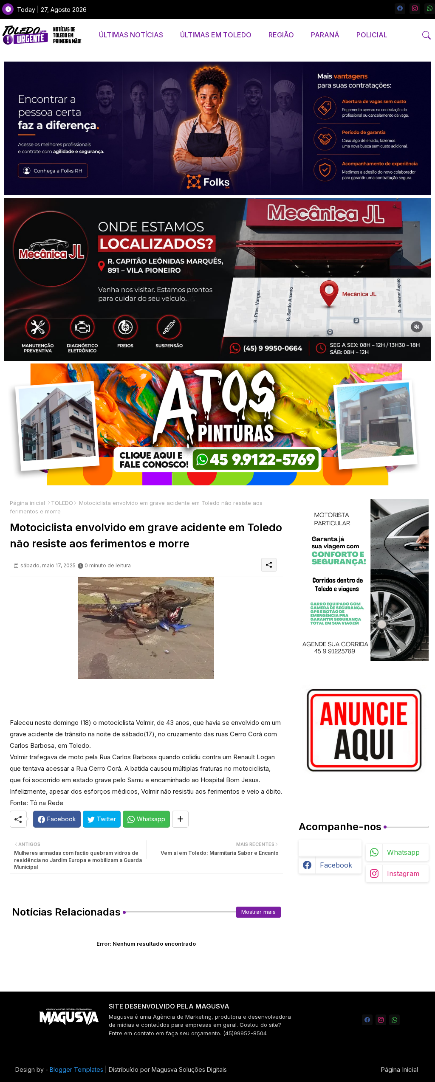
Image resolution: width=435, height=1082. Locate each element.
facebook (336, 865)
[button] (426, 35)
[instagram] (415, 8)
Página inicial (27, 502)
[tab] (131, 35)
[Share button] (180, 819)
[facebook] (400, 8)
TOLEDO (62, 502)
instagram (403, 873)
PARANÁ (325, 35)
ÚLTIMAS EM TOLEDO (215, 35)
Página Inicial (399, 1069)
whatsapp (403, 852)
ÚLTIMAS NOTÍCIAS (131, 35)
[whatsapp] (429, 8)
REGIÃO (281, 35)
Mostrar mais (258, 911)
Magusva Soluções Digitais (189, 1069)
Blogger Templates (76, 1069)
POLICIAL (371, 35)
